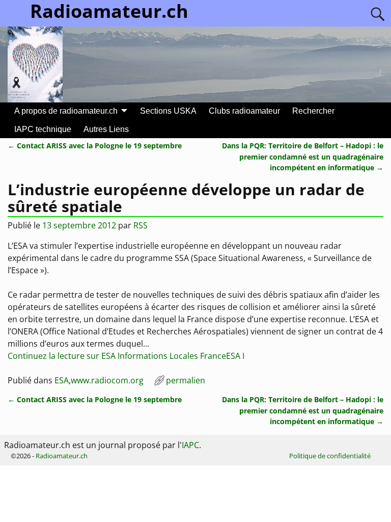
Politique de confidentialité (330, 455)
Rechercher (313, 111)
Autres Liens (106, 129)
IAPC (190, 445)
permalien (185, 380)
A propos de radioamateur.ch (66, 111)
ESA (61, 380)
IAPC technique (42, 129)
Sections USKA (168, 111)
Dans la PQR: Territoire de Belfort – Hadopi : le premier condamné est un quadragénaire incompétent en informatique (302, 156)
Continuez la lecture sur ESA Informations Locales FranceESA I (126, 355)
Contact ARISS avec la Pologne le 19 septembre (95, 145)
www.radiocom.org (107, 380)
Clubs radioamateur (244, 111)
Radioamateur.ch (62, 455)
